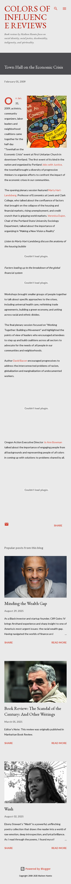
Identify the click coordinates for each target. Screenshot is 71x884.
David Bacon (20, 360)
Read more (59, 642)
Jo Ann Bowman (53, 442)
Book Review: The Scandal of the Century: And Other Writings (32, 711)
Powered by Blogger (38, 868)
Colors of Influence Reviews (27, 17)
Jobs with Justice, (52, 164)
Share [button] (58, 525)
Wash (8, 809)
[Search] (56, 6)
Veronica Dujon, (57, 215)
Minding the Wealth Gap (25, 603)
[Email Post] (6, 525)
